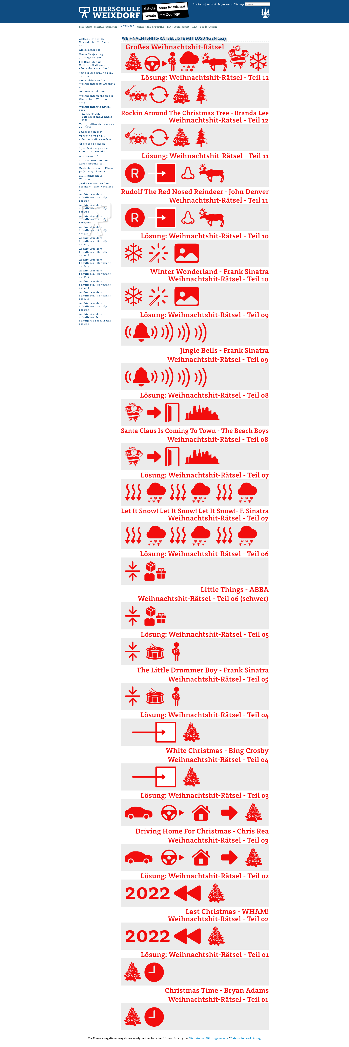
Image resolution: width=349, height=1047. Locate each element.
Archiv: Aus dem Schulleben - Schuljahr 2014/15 (95, 284)
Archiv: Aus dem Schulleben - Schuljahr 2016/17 (95, 263)
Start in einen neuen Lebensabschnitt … (93, 162)
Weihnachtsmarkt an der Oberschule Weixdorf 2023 (96, 99)
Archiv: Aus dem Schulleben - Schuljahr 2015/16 (95, 274)
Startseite (199, 4)
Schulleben (127, 26)
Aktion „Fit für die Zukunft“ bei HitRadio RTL (94, 42)
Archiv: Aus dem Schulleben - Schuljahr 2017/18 (95, 252)
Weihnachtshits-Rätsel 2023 (94, 108)
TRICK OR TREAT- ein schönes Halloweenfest (95, 138)
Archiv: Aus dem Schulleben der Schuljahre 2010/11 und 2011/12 (95, 319)
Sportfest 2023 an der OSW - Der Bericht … (94, 150)
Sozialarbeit (181, 26)
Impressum (225, 4)
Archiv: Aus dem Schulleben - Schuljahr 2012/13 (95, 306)
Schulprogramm (106, 26)
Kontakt (211, 4)
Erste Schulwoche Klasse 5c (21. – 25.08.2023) (96, 169)
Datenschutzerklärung (245, 1038)
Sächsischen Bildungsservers (208, 1038)
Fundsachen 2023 (91, 131)
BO (169, 26)
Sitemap (239, 4)
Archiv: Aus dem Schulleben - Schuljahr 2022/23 (95, 197)
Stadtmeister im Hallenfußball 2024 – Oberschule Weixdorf (94, 65)
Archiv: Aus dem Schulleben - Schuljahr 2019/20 (95, 230)
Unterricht (144, 26)
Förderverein (208, 26)
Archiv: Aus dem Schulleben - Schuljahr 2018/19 (95, 241)
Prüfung (158, 26)
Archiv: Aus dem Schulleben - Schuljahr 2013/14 (95, 295)
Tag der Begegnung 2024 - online (96, 74)
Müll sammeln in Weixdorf (91, 177)
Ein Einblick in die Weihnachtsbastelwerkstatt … (97, 83)
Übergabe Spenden (92, 143)
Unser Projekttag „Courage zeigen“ (91, 56)
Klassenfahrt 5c (89, 49)
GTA (194, 26)
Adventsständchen (92, 91)
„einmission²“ (88, 155)
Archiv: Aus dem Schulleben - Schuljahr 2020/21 (95, 219)
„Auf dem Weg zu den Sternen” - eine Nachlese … (96, 186)
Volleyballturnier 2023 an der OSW (96, 125)
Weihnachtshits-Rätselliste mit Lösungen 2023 (97, 117)
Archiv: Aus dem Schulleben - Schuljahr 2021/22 (95, 208)
